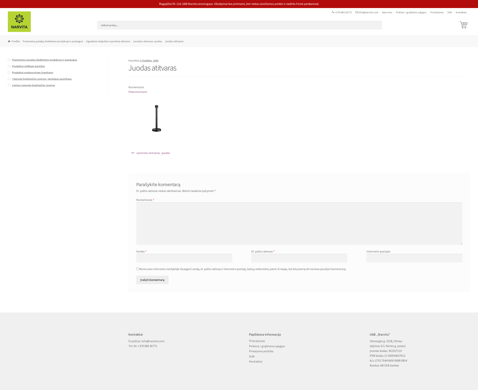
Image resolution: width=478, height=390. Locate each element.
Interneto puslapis (378, 251)
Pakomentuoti (137, 92)
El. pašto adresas (263, 251)
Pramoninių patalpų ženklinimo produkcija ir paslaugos (53, 41)
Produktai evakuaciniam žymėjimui (32, 72)
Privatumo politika (261, 351)
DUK (450, 12)
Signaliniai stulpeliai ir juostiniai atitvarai (108, 41)
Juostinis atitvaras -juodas (147, 41)
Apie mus (387, 12)
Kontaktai (461, 12)
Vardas (141, 251)
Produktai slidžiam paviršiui (28, 66)
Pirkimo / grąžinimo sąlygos (411, 12)
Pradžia (16, 41)
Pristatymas (437, 12)
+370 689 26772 (343, 12)
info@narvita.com (368, 12)
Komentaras (145, 200)
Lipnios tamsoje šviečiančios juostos (33, 85)
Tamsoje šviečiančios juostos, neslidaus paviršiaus (42, 79)
